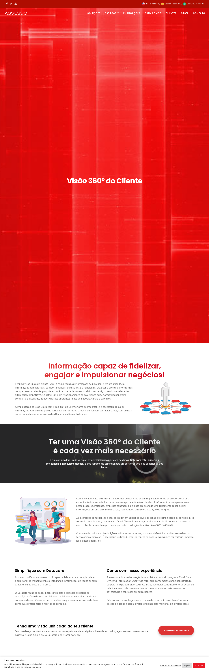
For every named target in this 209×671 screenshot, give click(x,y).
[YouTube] (16, 3)
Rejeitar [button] (187, 665)
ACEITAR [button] (199, 665)
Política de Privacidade (170, 665)
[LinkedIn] (11, 3)
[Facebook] (7, 3)
